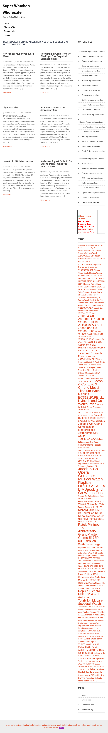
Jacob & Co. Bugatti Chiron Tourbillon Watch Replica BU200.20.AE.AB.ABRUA (89, 370)
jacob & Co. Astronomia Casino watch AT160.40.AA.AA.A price (90, 310)
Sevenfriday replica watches (92, 173)
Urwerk (7, 35)
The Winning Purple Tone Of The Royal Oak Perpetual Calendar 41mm (55, 56)
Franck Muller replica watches (93, 105)
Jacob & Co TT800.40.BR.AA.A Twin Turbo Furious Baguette (91, 504)
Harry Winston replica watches (93, 127)
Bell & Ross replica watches (92, 56)
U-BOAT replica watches (91, 188)
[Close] (96, 211)
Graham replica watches (91, 110)
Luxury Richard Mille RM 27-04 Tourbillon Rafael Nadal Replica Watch (91, 511)
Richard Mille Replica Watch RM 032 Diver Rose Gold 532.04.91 (91, 650)
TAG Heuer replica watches (92, 178)
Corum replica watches (90, 95)
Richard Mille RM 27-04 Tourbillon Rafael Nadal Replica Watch (91, 669)
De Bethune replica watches (92, 100)
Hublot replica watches (90, 132)
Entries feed (86, 700)
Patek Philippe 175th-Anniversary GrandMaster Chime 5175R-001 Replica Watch (89, 534)
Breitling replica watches (91, 76)
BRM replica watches (90, 85)
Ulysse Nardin (10, 107)
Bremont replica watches (91, 81)
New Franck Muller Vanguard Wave (18, 55)
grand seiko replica (13, 725)
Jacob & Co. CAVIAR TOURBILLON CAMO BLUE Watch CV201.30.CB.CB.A (91, 379)
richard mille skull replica (31, 725)
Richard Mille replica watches (93, 168)
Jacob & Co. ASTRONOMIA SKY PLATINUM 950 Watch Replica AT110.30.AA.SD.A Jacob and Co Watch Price (91, 336)
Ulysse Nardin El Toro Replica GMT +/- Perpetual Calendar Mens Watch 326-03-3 (91, 678)
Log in (84, 695)
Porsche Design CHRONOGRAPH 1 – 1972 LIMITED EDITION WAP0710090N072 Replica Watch (91, 558)
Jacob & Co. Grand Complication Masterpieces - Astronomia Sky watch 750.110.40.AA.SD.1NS (91, 432)
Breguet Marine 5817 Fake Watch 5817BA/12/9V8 (89, 253)
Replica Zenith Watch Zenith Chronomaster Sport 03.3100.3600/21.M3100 (90, 641)
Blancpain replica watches (92, 61)
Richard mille (9, 31)
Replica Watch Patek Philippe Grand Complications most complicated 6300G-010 (89, 628)
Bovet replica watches (90, 66)
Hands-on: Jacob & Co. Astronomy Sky (52, 109)
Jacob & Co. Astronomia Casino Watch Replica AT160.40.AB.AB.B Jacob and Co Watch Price (91, 323)
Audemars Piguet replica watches (92, 51)
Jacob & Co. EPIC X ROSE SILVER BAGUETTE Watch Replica (91, 418)
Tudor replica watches (90, 183)
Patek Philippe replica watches (93, 151)
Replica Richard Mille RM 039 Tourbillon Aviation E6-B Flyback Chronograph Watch (91, 585)
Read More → (8, 92)
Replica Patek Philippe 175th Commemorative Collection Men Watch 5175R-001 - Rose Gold (91, 577)
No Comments (28, 62)
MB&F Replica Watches (91, 146)
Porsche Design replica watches (91, 159)
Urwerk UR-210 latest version (18, 161)
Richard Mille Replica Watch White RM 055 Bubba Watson (90, 664)
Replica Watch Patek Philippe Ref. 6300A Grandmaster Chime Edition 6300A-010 (90, 633)
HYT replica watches (90, 137)
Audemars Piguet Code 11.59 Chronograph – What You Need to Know (56, 164)
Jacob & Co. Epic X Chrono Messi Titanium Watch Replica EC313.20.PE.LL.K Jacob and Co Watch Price (91, 392)
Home (6, 23)
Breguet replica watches (91, 71)
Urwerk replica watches (90, 198)
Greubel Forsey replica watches (91, 122)
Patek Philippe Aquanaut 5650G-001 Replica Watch (90, 547)
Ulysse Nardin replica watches (93, 193)
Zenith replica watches (90, 202)
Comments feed (88, 705)
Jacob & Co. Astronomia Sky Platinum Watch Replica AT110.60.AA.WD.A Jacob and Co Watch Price (91, 349)
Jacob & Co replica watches (92, 141)
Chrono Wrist (9, 27)
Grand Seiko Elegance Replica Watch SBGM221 (90, 292)
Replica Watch (87, 164)
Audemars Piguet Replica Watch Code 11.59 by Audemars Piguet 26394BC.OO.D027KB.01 (90, 247)
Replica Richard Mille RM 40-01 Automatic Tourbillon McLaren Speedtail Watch (91, 597)
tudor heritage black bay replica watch (76, 725)
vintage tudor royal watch (51, 725)
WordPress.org (87, 710)
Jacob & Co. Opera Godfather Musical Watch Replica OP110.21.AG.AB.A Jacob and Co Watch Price (91, 481)
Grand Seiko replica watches (93, 115)
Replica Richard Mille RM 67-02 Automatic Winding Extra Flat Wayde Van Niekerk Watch (91, 609)
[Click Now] (87, 219)
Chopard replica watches (91, 90)
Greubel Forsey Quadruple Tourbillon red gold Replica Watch (89, 297)
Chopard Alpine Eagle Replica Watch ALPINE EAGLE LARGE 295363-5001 (91, 287)
